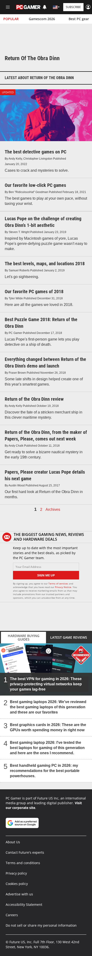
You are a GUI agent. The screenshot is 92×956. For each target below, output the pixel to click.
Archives (53, 510)
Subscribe (73, 7)
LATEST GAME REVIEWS (68, 637)
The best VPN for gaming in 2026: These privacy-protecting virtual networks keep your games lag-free (46, 684)
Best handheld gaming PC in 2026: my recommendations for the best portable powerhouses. (44, 770)
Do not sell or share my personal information (41, 925)
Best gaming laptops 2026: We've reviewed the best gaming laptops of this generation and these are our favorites (48, 707)
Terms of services (58, 583)
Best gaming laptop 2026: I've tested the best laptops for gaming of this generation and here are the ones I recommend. (47, 747)
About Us (13, 842)
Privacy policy (16, 873)
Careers (12, 915)
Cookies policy (17, 883)
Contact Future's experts (25, 852)
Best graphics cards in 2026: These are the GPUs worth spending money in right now (48, 727)
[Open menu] (8, 7)
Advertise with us (19, 894)
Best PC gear (79, 19)
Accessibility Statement (24, 904)
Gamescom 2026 (42, 19)
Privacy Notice (63, 587)
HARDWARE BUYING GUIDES (23, 637)
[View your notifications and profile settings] (44, 7)
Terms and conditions (23, 863)
